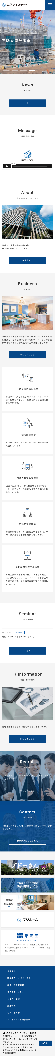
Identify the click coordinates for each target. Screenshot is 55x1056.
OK (45, 1043)
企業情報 (11, 971)
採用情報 (11, 1006)
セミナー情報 (13, 999)
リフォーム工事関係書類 (18, 1020)
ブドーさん (25, 978)
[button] (6, 70)
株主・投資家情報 (15, 985)
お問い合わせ (13, 1013)
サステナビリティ (15, 992)
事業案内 (11, 978)
